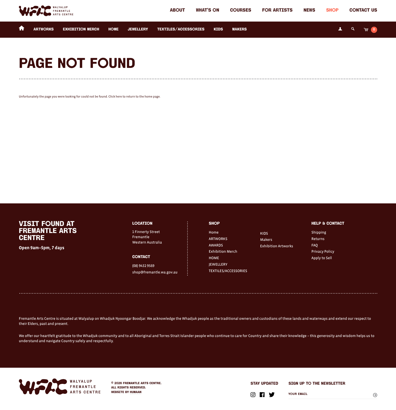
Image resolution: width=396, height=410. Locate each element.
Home (213, 232)
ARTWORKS (43, 29)
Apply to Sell (321, 258)
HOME (113, 29)
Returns (318, 239)
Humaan (135, 392)
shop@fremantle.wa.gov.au (155, 272)
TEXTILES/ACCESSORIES (180, 29)
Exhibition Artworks (276, 246)
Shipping (318, 232)
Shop (332, 10)
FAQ (314, 245)
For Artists (277, 10)
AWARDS (216, 245)
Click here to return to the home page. (134, 96)
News (309, 10)
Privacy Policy (322, 251)
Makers (239, 29)
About (177, 10)
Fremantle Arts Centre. (142, 383)
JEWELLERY (138, 29)
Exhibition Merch (81, 29)
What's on (207, 10)
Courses (240, 10)
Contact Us (363, 10)
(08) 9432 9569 (143, 265)
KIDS (218, 29)
